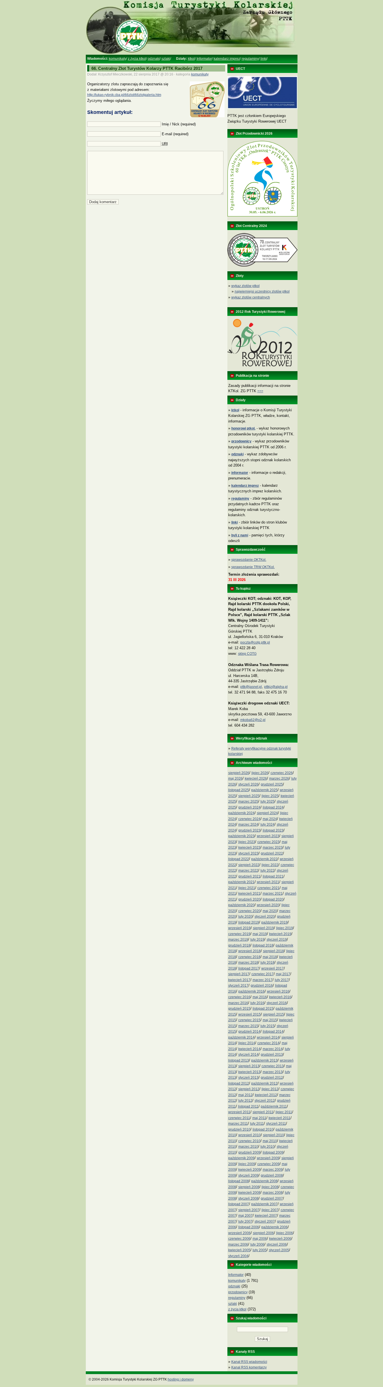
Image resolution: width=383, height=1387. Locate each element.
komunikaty (117, 59)
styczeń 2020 (265, 916)
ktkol (191, 59)
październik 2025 (264, 790)
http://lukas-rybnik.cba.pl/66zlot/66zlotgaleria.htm (124, 95)
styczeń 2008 (248, 1198)
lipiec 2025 (270, 796)
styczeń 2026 (248, 784)
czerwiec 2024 (249, 819)
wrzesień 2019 (239, 928)
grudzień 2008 (272, 1175)
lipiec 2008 (270, 1187)
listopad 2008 (238, 1181)
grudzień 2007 (272, 1198)
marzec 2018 (248, 963)
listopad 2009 (273, 1152)
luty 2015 (267, 1026)
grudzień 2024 (249, 807)
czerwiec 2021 (268, 888)
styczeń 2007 (265, 1221)
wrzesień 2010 (249, 1135)
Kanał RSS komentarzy (249, 1367)
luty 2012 (245, 1101)
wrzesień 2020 (268, 905)
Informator (204, 59)
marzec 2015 (248, 1026)
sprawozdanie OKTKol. (248, 560)
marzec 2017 (263, 980)
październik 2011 (274, 1106)
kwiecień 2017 (239, 980)
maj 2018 (270, 957)
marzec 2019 (238, 939)
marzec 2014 (273, 1049)
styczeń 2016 (277, 1003)
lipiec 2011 (284, 1112)
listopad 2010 (263, 1129)
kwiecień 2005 (239, 1250)
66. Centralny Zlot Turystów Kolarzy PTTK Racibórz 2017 (146, 68)
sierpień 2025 (248, 796)
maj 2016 (260, 997)
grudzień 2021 (249, 876)
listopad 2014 (273, 1032)
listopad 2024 (273, 807)
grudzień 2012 (272, 1078)
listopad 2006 (248, 1227)
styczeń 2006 (277, 1244)
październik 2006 (274, 1227)
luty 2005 (260, 1250)
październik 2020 (241, 905)
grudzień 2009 (249, 1152)
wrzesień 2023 (268, 836)
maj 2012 (245, 1095)
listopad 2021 (273, 876)
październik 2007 (264, 1204)
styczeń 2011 (276, 1124)
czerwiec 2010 (249, 1141)
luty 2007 (245, 1221)
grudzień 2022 (272, 853)
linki (263, 59)
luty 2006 (257, 1244)
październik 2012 (264, 1083)
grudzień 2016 (262, 986)
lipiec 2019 (284, 928)
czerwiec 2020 (249, 911)
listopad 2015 (263, 1009)
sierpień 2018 (273, 951)
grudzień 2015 (239, 1009)
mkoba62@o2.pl (253, 720)
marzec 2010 (248, 1147)
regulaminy (250, 59)
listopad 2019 (248, 922)
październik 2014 (241, 1037)
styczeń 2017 (238, 986)
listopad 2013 (238, 1060)
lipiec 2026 (260, 773)
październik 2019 (274, 922)
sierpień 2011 (263, 1112)
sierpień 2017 (238, 974)
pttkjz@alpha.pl (276, 687)
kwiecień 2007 (266, 1216)
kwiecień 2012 (266, 1095)
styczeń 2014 (248, 1055)
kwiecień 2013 (249, 1072)
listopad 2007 (238, 1204)
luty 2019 (257, 939)
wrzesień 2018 (249, 951)
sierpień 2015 (273, 1014)
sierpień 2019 (263, 928)
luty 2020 (245, 916)
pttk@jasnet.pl (251, 687)
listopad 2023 (273, 830)
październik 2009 (241, 1158)
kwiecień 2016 (280, 997)
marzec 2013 (273, 1072)
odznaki (154, 59)
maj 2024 (270, 819)
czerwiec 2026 (282, 773)
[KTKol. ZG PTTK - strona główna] (191, 54)
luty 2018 (267, 963)
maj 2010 (270, 1141)
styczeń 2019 (277, 939)
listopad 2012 (238, 1083)
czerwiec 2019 (239, 934)
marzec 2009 (273, 1170)
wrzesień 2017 (272, 968)
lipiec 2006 (284, 1233)
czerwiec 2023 (268, 842)
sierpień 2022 (248, 865)
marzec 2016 (238, 1003)
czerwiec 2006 (239, 1239)
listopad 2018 (263, 945)
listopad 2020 (273, 899)
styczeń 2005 (279, 1250)
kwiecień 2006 (280, 1239)
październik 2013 (264, 1060)
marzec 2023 (273, 847)
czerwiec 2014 (268, 1043)
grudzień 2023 (249, 830)
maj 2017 (283, 974)
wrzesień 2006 (239, 1233)
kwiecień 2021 (249, 893)
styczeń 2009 (248, 1175)
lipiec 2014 (246, 1043)
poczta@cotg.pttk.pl (255, 642)
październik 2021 (241, 882)
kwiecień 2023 (249, 847)
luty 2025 (267, 801)
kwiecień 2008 (249, 1193)
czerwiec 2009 (268, 1164)
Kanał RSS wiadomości (249, 1362)
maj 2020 (270, 911)
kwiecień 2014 (249, 1049)
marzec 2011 (238, 1124)
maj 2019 (260, 934)
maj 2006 (260, 1239)
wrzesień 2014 (268, 1037)
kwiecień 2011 (279, 1118)
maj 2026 (235, 778)
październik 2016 (251, 991)
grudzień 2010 (239, 1129)
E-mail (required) (175, 134)
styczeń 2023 (248, 853)
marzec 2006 (238, 1244)
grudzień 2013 (272, 1055)
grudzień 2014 (249, 1032)
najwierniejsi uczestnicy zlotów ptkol (262, 291)
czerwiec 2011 (239, 1118)
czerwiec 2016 (239, 997)
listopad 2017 (248, 968)
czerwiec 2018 (249, 957)
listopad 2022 (238, 859)
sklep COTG (247, 654)
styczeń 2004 (238, 1256)
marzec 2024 (248, 824)
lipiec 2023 (246, 842)
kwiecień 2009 (249, 1170)
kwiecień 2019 (280, 934)
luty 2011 (257, 1124)
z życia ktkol (137, 59)
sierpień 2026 (238, 773)
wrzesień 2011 (239, 1112)
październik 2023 (241, 836)
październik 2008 (264, 1181)
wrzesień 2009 (268, 1158)
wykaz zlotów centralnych (250, 297)
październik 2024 (241, 813)
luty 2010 (267, 1147)
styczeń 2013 (248, 1078)
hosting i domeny (181, 1379)
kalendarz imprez (227, 59)
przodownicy (238, 1292)
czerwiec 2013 (273, 1066)
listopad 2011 (248, 1106)
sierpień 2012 (248, 1089)
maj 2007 (245, 1216)
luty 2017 (282, 980)
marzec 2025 (248, 801)
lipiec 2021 (246, 888)
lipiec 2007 (270, 1210)
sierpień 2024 (267, 813)
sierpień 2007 (248, 1210)
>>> (260, 391)
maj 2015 (270, 1020)
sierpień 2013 (248, 1066)
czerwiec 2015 (249, 1020)
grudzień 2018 (239, 945)
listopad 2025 (238, 790)
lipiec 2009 (246, 1164)
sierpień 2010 (273, 1135)
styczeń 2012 (265, 1101)
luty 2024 (267, 824)
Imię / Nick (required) (179, 124)
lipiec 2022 (270, 865)
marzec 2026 (279, 778)
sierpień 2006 (263, 1233)
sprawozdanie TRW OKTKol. (253, 567)
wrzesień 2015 (249, 1014)
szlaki (165, 59)
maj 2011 (259, 1118)
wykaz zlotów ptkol (245, 286)
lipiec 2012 (270, 1089)
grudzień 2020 (249, 899)
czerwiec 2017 (263, 974)
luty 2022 (267, 870)
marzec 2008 (273, 1193)
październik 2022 (264, 859)
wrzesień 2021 (268, 882)
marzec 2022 (248, 870)
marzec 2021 (273, 893)
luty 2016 (257, 1003)
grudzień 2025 (272, 784)
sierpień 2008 (248, 1187)
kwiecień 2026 (256, 778)
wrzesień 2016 (278, 991)
